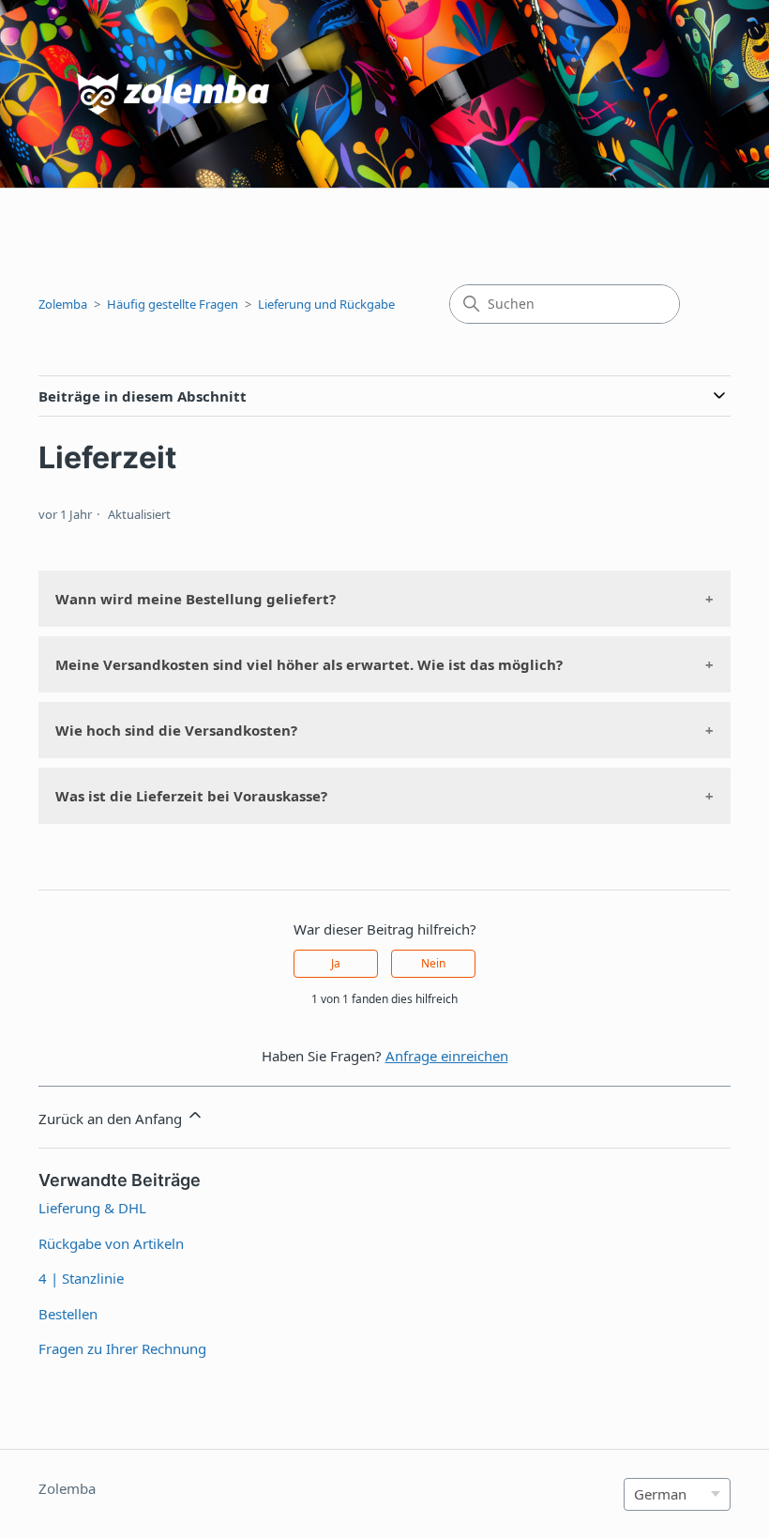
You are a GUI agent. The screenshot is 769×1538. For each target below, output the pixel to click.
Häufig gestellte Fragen (172, 304)
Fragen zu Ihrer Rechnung (122, 1348)
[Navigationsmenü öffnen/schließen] (735, 99)
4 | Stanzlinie (81, 1278)
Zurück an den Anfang (112, 1118)
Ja (335, 963)
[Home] (134, 94)
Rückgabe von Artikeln (111, 1243)
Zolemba (62, 304)
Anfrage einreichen (446, 1055)
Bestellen (68, 1313)
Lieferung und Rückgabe (326, 304)
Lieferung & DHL (92, 1207)
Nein (433, 963)
